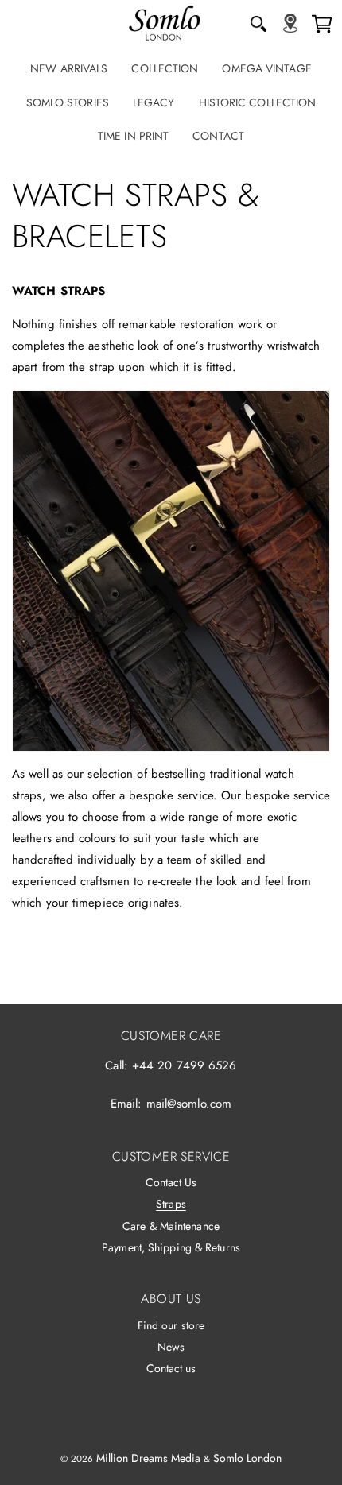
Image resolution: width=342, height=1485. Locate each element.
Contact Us (171, 1182)
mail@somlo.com (188, 1103)
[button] (258, 23)
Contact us (171, 1368)
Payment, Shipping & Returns (171, 1247)
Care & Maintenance (171, 1226)
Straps (171, 1204)
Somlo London (247, 1458)
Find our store (171, 1325)
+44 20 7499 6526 (184, 1065)
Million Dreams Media (148, 1458)
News (171, 1347)
